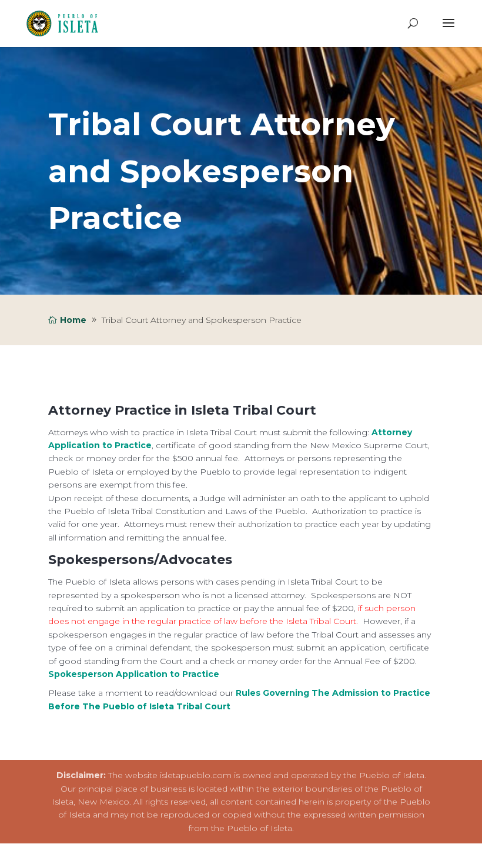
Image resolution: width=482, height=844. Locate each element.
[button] (448, 30)
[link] (65, 23)
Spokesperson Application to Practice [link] (133, 674)
